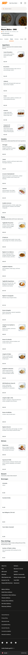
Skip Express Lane (6, 577)
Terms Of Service (5, 614)
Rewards (4, 574)
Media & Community (19, 574)
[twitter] (3, 644)
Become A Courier (18, 568)
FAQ (3, 568)
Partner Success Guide (19, 577)
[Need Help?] (21, 3)
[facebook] (7, 644)
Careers (16, 571)
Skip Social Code (5, 621)
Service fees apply (5, 33)
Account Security (5, 628)
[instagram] (11, 644)
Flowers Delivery (6, 598)
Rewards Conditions (6, 634)
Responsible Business (7, 583)
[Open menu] (25, 3)
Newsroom (16, 583)
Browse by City (5, 580)
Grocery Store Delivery (7, 600)
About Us (4, 566)
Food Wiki (16, 580)
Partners (16, 566)
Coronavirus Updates (6, 631)
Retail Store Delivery (7, 592)
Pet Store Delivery (6, 603)
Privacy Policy (5, 618)
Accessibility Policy (6, 624)
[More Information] (26, 28)
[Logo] (4, 3)
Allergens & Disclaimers (8, 35)
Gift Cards (4, 571)
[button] (6, 39)
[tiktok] (16, 644)
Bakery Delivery (6, 589)
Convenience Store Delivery (9, 595)
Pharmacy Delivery (6, 606)
